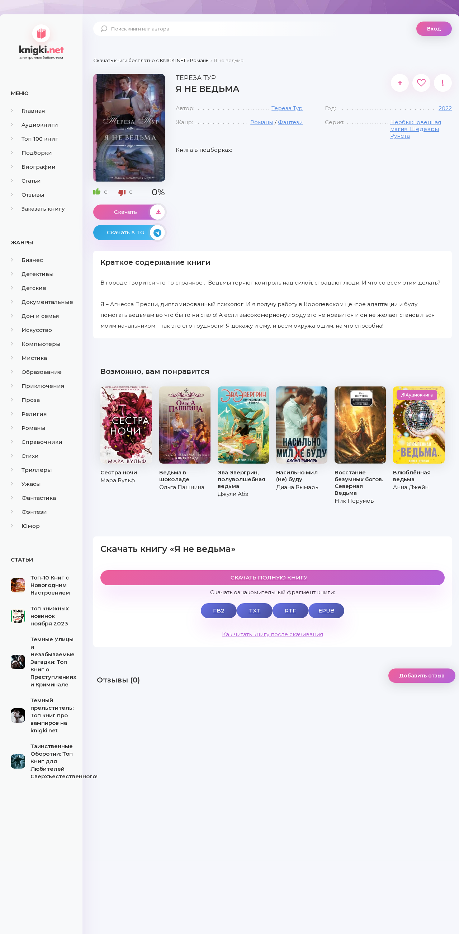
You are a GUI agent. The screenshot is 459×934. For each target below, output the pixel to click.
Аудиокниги (40, 124)
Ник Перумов (354, 500)
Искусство (37, 330)
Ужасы (31, 483)
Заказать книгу (43, 208)
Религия (34, 413)
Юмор (31, 525)
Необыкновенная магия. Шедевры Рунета (415, 129)
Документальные (47, 302)
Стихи (30, 455)
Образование (42, 372)
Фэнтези (34, 511)
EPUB (326, 610)
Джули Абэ (233, 494)
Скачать (125, 211)
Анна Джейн (411, 487)
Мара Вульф (117, 480)
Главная (33, 110)
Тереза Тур (287, 108)
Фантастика (39, 497)
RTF (290, 610)
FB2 (218, 610)
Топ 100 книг (40, 138)
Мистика (34, 358)
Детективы (38, 274)
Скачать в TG (125, 232)
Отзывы (33, 194)
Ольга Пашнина (181, 487)
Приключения (43, 385)
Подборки (37, 152)
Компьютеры (41, 344)
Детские (34, 288)
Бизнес (32, 260)
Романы (34, 427)
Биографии (39, 166)
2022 (445, 108)
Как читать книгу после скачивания (272, 634)
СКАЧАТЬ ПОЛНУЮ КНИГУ (269, 577)
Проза (31, 399)
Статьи (31, 180)
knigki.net (41, 41)
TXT (255, 610)
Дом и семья (40, 316)
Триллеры (37, 469)
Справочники (42, 441)
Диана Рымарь (297, 487)
